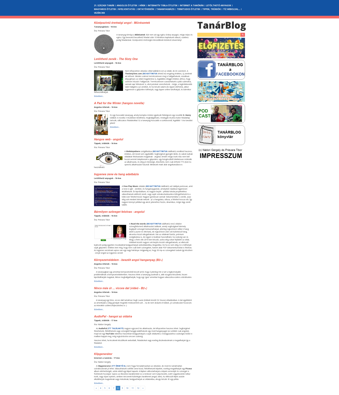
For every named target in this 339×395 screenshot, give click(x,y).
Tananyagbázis (165, 9)
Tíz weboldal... (231, 9)
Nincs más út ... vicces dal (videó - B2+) (120, 288)
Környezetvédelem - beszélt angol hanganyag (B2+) (128, 260)
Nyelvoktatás (126, 9)
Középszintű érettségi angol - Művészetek (122, 23)
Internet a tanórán (192, 5)
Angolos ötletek (127, 5)
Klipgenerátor (103, 354)
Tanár (221, 25)
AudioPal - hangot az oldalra (113, 316)
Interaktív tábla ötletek (162, 5)
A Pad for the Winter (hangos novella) (119, 103)
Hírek (142, 5)
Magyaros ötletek (105, 9)
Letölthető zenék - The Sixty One (116, 59)
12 (138, 388)
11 (133, 388)
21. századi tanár (104, 5)
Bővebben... (99, 96)
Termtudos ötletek (188, 9)
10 (127, 388)
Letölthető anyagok (218, 5)
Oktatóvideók (145, 9)
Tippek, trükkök (211, 9)
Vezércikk (99, 12)
